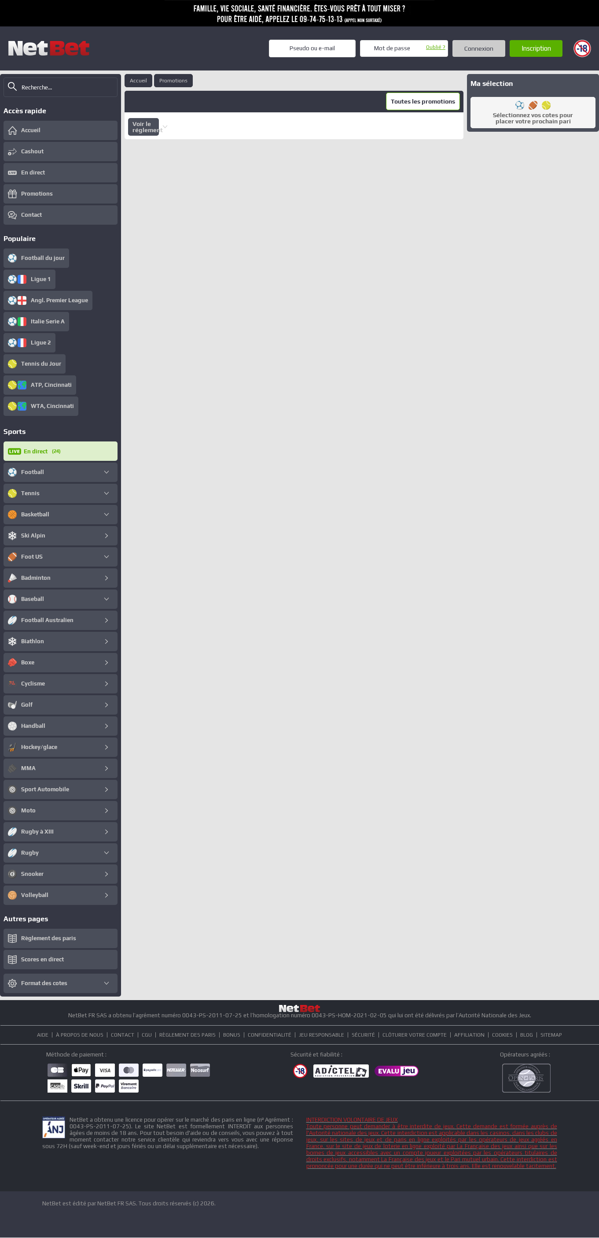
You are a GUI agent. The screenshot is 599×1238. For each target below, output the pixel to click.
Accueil (138, 81)
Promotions (173, 81)
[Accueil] (49, 48)
